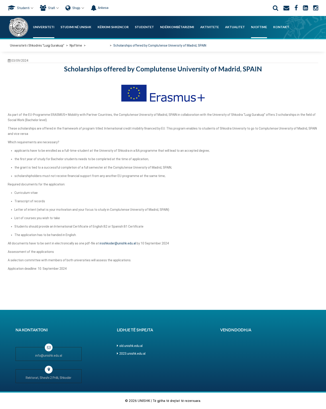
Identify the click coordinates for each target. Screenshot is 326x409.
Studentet (144, 27)
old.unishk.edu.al (131, 346)
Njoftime (259, 27)
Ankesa (103, 8)
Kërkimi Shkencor (113, 27)
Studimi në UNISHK (76, 27)
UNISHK (144, 401)
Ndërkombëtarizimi (177, 27)
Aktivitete (209, 27)
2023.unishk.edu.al (132, 353)
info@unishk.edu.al (48, 355)
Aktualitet (235, 27)
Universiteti (43, 27)
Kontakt (281, 27)
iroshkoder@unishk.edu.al (118, 243)
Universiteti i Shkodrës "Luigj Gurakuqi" (37, 45)
